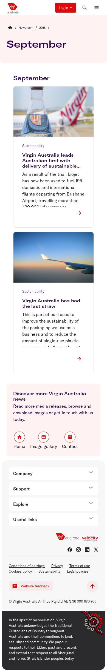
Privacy (57, 566)
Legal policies (78, 571)
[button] (65, 8)
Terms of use (79, 566)
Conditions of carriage (27, 566)
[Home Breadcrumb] (10, 27)
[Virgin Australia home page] (13, 7)
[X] (96, 549)
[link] (26, 27)
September (36, 44)
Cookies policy (20, 571)
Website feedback (35, 586)
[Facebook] (69, 549)
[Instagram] (78, 549)
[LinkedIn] (87, 549)
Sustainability (49, 571)
